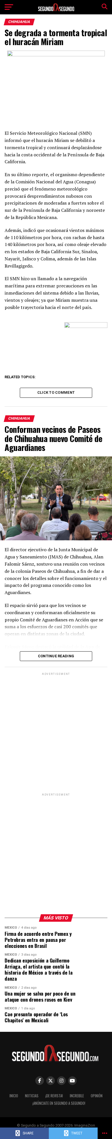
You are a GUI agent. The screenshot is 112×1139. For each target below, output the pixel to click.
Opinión (97, 1095)
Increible (77, 1095)
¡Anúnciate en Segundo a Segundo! (58, 1103)
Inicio (13, 1095)
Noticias (31, 1095)
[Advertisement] (56, 733)
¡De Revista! (54, 1095)
